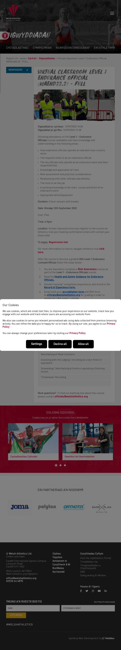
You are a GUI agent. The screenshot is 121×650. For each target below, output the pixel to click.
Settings (36, 344)
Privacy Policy (77, 333)
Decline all (60, 344)
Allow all (83, 344)
